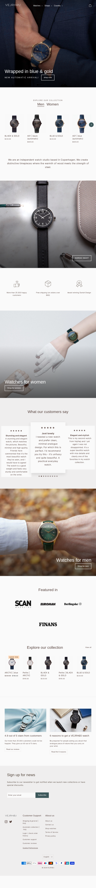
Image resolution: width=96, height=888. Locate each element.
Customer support (30, 839)
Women (53, 104)
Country (57, 6)
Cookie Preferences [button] (30, 848)
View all (88, 647)
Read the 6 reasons (58, 752)
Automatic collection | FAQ (31, 828)
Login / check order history (30, 834)
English (46, 857)
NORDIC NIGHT (82, 258)
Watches (37, 6)
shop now (48, 77)
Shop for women (14, 388)
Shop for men (83, 566)
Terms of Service (51, 832)
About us (48, 821)
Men (40, 104)
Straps (47, 6)
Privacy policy (50, 836)
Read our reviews (12, 749)
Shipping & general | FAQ (30, 822)
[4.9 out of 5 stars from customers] (25, 720)
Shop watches (50, 828)
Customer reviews (30, 843)
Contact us (49, 825)
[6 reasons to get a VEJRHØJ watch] (70, 720)
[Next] (91, 124)
